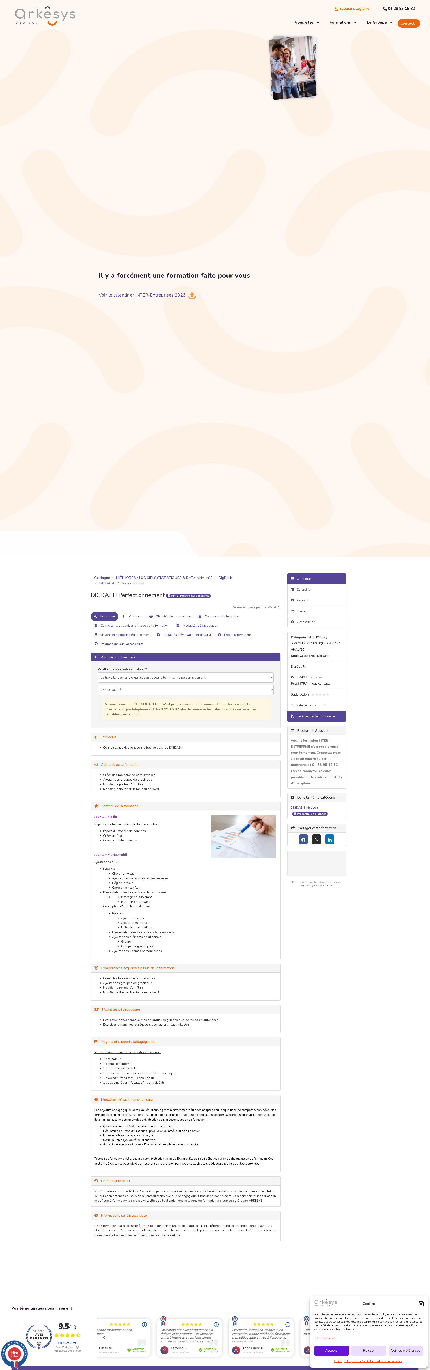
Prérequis (135, 616)
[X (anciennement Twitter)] (316, 839)
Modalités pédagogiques (200, 625)
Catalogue (102, 577)
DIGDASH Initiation (304, 807)
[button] (421, 1304)
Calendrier (304, 589)
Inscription (107, 616)
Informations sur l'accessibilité (122, 644)
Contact (302, 600)
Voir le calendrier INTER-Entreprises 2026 (142, 295)
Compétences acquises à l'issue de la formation (134, 625)
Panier (302, 611)
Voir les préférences (405, 1350)
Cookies (338, 1361)
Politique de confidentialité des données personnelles (373, 1361)
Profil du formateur (237, 635)
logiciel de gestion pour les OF (316, 885)
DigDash (225, 577)
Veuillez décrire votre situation (121, 669)
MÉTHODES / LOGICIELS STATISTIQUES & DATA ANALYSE (164, 577)
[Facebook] (303, 839)
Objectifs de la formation (173, 616)
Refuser (369, 1350)
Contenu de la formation (222, 616)
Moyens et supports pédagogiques (124, 635)
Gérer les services (326, 1338)
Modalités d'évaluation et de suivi (186, 635)
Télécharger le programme (315, 716)
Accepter (331, 1350)
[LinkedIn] (329, 839)
